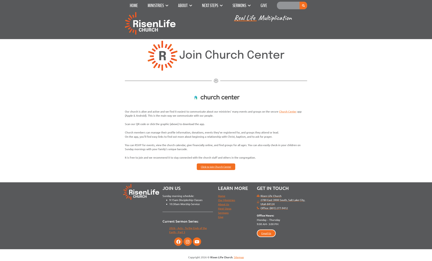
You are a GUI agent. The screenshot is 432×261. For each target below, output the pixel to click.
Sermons (239, 6)
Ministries (156, 6)
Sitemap (239, 257)
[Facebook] (178, 241)
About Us (223, 204)
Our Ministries (226, 200)
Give (264, 6)
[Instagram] (187, 241)
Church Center (287, 111)
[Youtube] (197, 241)
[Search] (303, 5)
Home (134, 6)
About (183, 6)
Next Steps (210, 6)
